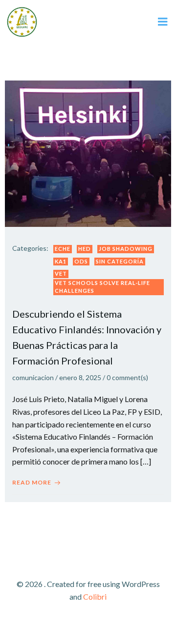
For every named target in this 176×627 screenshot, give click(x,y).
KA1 (60, 261)
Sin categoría (120, 261)
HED (84, 248)
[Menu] (162, 22)
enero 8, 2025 (80, 377)
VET (61, 273)
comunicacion (33, 377)
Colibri (95, 596)
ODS (81, 261)
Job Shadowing (126, 248)
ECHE (62, 248)
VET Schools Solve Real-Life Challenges (102, 287)
